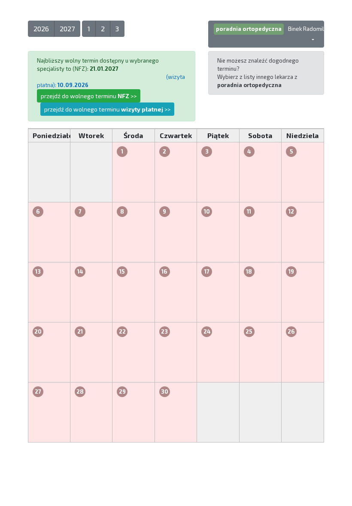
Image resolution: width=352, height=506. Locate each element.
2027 (67, 28)
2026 (41, 28)
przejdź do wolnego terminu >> (89, 95)
